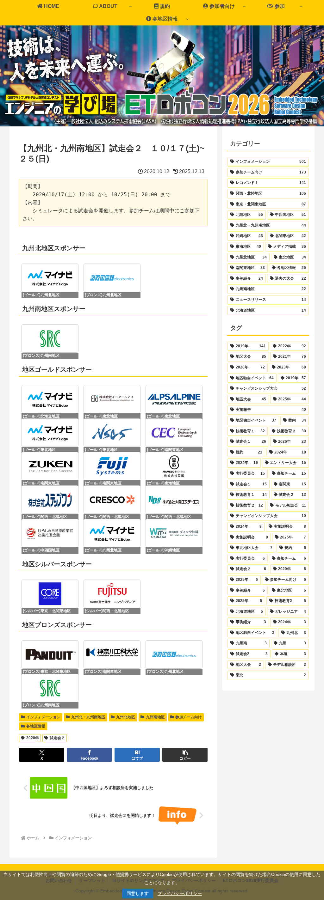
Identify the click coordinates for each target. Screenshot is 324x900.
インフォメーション (43, 717)
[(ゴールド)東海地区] (174, 466)
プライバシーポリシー (180, 893)
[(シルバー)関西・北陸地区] (112, 594)
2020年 (32, 738)
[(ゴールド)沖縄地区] (174, 533)
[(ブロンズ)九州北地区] (112, 278)
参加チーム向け (188, 717)
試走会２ (57, 738)
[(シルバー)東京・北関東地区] (50, 594)
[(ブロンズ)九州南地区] (50, 338)
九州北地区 (125, 717)
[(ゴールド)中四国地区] (50, 533)
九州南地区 (155, 717)
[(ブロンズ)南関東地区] (112, 654)
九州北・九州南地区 (88, 717)
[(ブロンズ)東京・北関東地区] (50, 654)
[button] (185, 755)
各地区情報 (35, 726)
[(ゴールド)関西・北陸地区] (50, 499)
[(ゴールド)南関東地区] (174, 432)
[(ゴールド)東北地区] (112, 399)
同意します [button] (138, 893)
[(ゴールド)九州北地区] (50, 278)
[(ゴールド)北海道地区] (50, 399)
